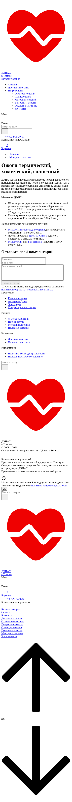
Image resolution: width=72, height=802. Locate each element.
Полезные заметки (18, 327)
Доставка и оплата (18, 87)
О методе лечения (25, 93)
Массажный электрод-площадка (26, 229)
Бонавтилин (35, 241)
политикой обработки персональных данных (27, 289)
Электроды (14, 304)
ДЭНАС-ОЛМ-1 (37, 235)
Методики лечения (25, 99)
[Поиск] (4, 131)
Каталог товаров (17, 298)
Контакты (20, 108)
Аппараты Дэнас (17, 301)
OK (4, 489)
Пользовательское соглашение (25, 356)
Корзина (6, 147)
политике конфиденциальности (49, 485)
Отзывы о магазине (26, 105)
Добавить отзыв (11, 283)
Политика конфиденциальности (26, 353)
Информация (15, 90)
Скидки (12, 84)
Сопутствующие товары (22, 307)
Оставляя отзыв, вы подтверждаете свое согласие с (32, 288)
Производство (23, 96)
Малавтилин (15, 241)
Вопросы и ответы (25, 102)
